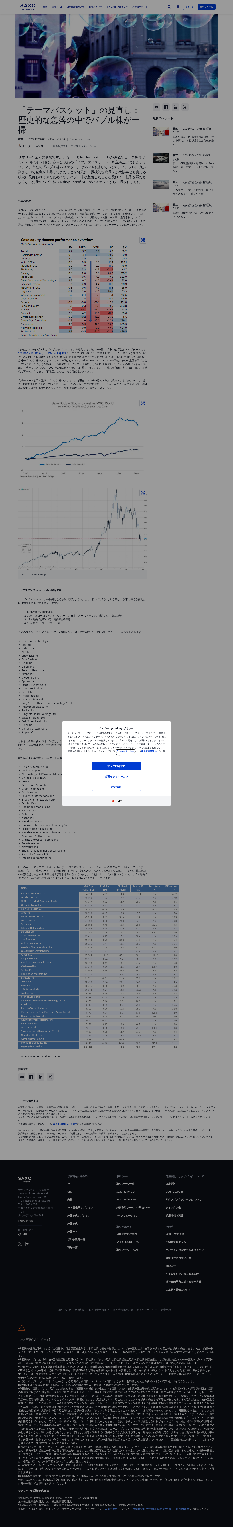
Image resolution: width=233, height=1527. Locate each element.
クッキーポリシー (125, 751)
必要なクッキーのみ (116, 776)
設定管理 (116, 786)
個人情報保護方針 (150, 751)
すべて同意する (116, 766)
